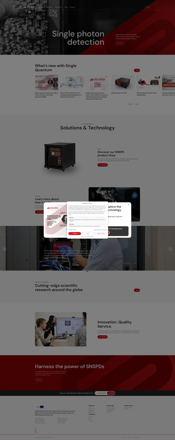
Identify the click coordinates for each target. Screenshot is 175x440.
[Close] (129, 205)
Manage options (101, 233)
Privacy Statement (90, 236)
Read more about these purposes (100, 229)
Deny (88, 233)
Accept (74, 233)
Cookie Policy (83, 236)
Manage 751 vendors (72, 229)
